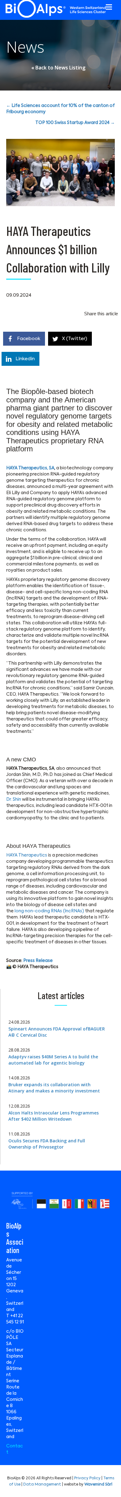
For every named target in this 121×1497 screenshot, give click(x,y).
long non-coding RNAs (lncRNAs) (49, 911)
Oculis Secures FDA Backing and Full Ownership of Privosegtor (46, 1144)
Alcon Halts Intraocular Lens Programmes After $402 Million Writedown (53, 1116)
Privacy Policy (87, 1478)
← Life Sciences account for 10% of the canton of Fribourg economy (60, 109)
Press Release (38, 961)
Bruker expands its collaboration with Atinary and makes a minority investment (54, 1088)
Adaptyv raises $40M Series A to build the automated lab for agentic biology (53, 1060)
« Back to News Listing (58, 67)
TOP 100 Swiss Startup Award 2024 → (75, 123)
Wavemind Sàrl (98, 1484)
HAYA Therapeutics (26, 855)
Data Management (42, 1484)
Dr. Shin (13, 799)
